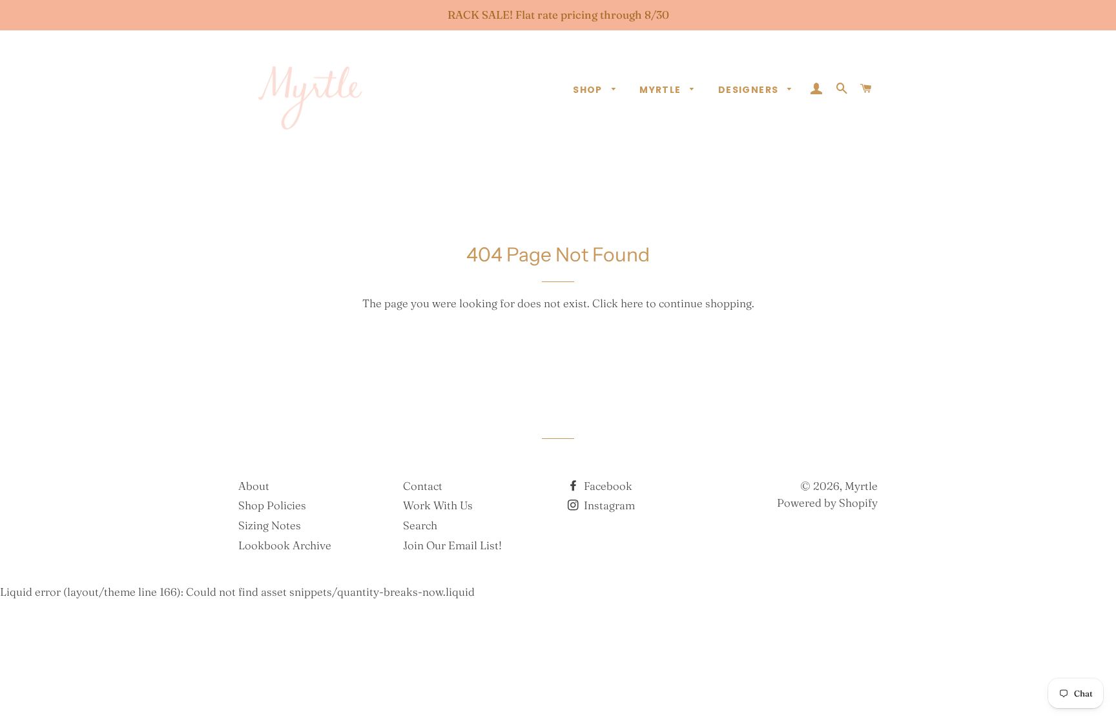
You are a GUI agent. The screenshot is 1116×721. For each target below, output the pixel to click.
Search (420, 525)
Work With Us (438, 505)
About (253, 486)
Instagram (608, 505)
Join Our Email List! (452, 545)
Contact (422, 486)
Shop (589, 89)
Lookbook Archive (284, 545)
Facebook (606, 486)
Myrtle (661, 89)
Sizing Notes (269, 525)
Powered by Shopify (827, 502)
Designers (749, 89)
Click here (617, 303)
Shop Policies (272, 505)
